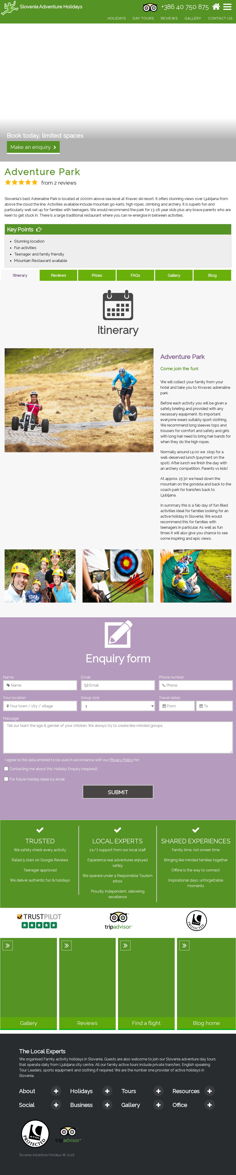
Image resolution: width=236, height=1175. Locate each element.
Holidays (117, 18)
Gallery (193, 18)
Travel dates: (170, 698)
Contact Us (220, 18)
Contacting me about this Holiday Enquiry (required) (53, 769)
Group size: (90, 698)
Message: (11, 718)
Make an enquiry (31, 147)
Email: (86, 677)
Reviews (169, 18)
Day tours (143, 18)
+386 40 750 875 (185, 7)
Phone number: (171, 677)
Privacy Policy (121, 760)
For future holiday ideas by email (37, 779)
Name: (8, 677)
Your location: (14, 698)
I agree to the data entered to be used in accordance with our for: (72, 760)
